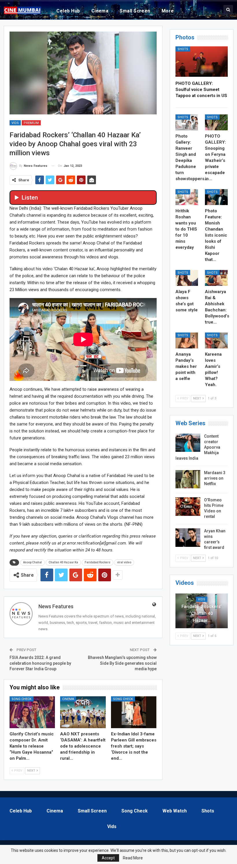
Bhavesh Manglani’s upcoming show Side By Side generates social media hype (122, 663)
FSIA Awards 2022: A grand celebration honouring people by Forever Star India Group (40, 663)
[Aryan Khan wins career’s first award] (187, 537)
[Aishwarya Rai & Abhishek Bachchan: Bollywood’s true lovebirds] (216, 278)
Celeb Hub (68, 11)
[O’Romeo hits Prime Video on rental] (187, 506)
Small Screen (135, 11)
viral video (124, 562)
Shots (182, 49)
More (168, 11)
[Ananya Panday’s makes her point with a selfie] (186, 340)
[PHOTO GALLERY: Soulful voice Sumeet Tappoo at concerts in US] (201, 61)
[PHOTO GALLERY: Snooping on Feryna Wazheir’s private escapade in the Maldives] (216, 122)
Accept (108, 858)
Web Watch (174, 811)
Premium (31, 123)
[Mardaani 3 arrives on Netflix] (187, 479)
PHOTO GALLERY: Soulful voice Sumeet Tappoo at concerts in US (201, 89)
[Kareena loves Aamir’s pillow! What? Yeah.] (216, 340)
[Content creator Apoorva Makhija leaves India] (187, 443)
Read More (133, 858)
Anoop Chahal (32, 562)
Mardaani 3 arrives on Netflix (214, 478)
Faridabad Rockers (97, 562)
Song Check (22, 699)
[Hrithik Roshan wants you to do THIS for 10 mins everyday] (186, 197)
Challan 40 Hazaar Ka (63, 562)
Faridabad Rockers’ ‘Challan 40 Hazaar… (201, 613)
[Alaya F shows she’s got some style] (186, 278)
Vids (15, 123)
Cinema (100, 11)
